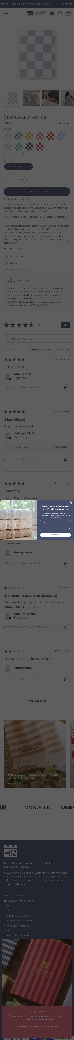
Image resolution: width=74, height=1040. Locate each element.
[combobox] (54, 529)
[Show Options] (69, 529)
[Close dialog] (72, 502)
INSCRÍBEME (55, 535)
